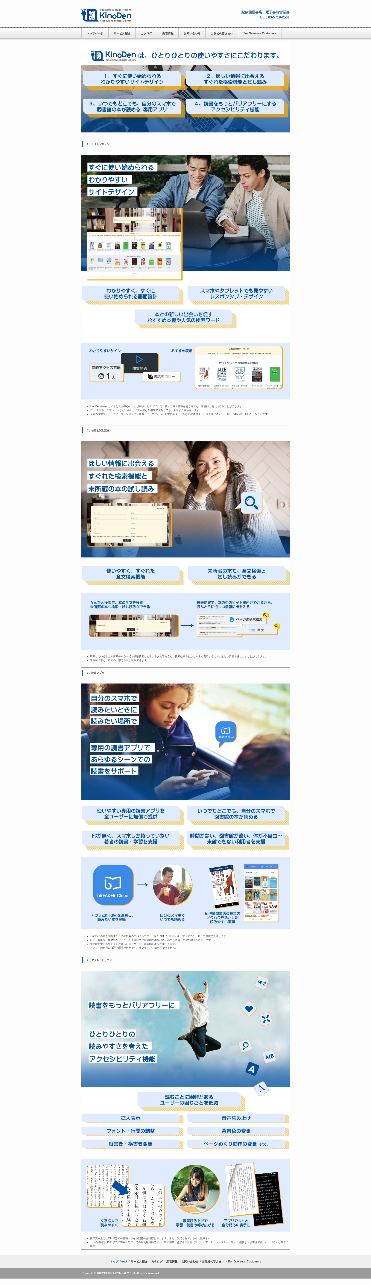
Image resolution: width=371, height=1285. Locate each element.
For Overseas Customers (259, 33)
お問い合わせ (192, 33)
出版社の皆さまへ (222, 33)
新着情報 (167, 33)
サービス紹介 (122, 33)
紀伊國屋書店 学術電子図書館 (110, 16)
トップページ (95, 33)
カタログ (146, 33)
